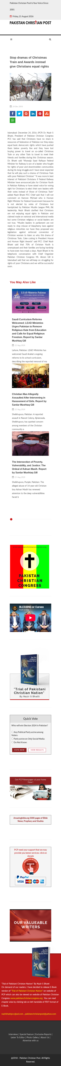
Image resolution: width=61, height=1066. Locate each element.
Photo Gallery (32, 1038)
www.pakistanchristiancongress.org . (27, 998)
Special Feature (27, 1034)
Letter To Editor (18, 1038)
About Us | (45, 1038)
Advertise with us (30, 1041)
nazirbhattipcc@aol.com (12, 1014)
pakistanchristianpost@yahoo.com (40, 1014)
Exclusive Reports (43, 1034)
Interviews (14, 1034)
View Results (37, 750)
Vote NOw (19, 750)
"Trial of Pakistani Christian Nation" (27, 991)
